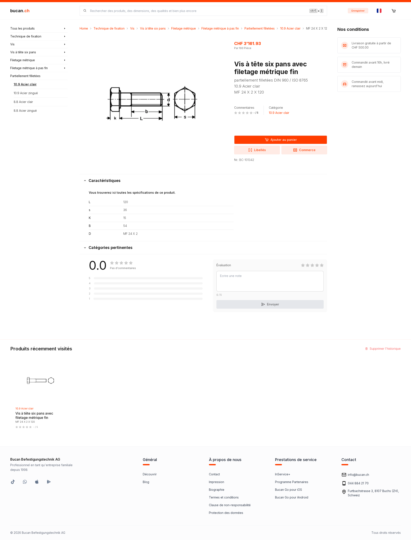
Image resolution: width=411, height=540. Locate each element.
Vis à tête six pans (153, 28)
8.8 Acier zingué (25, 110)
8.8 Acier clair (23, 102)
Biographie (216, 489)
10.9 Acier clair (25, 84)
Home (84, 28)
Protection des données (226, 513)
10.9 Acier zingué (26, 93)
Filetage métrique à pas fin (220, 28)
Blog (146, 482)
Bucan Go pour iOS (288, 489)
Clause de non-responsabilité (230, 505)
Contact (214, 474)
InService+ (282, 474)
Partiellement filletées (259, 28)
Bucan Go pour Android (291, 497)
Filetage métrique (183, 28)
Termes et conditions (224, 497)
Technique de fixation (109, 28)
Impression (216, 482)
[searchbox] (197, 11)
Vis (132, 28)
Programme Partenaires (291, 482)
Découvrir (150, 474)
